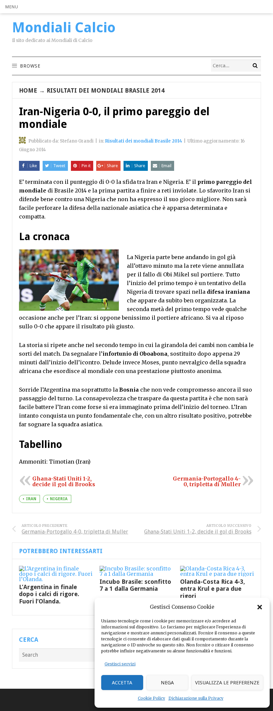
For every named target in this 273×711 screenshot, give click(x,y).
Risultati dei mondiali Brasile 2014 (105, 90)
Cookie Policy (151, 698)
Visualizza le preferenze (227, 683)
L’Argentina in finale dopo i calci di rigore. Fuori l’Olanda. (49, 594)
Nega (167, 683)
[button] (259, 607)
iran (31, 499)
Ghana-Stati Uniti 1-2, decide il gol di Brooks (63, 481)
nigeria (59, 499)
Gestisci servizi (120, 663)
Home (28, 90)
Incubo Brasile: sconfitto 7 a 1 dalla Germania (135, 585)
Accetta (122, 683)
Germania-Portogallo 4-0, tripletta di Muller (207, 481)
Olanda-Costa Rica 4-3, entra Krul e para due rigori (212, 588)
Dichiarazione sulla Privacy (195, 698)
